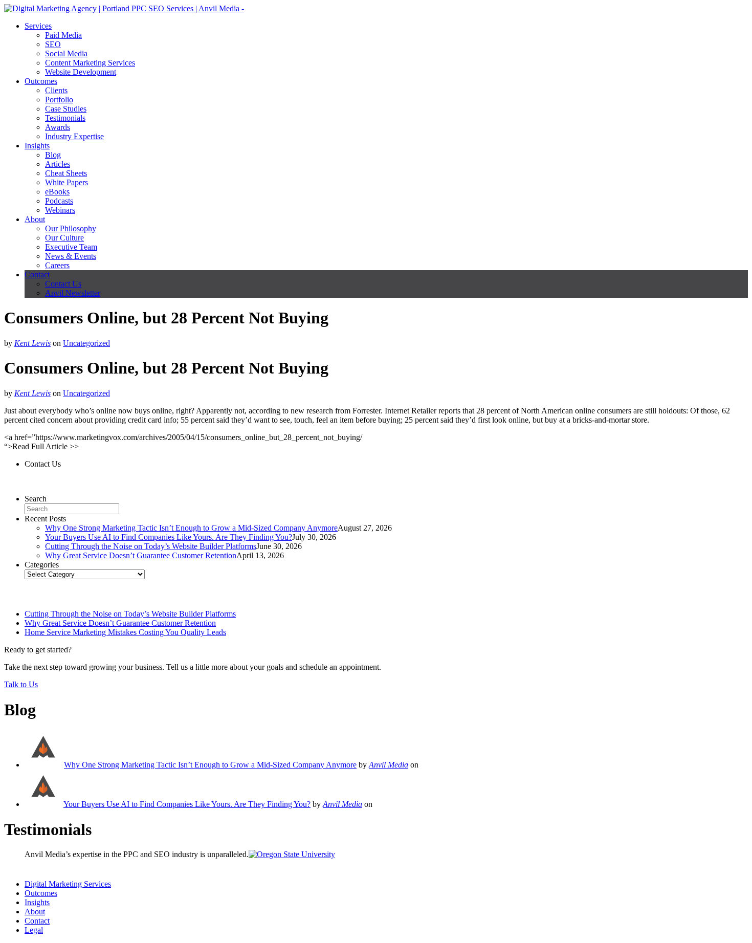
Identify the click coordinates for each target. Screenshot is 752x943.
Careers (57, 265)
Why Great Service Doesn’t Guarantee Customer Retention (140, 555)
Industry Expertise (74, 136)
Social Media (66, 53)
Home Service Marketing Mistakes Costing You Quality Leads (125, 632)
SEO (53, 44)
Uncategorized (86, 343)
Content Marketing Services (90, 62)
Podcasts (59, 200)
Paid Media (63, 35)
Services (38, 25)
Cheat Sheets (66, 173)
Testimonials (65, 118)
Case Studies (65, 108)
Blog (53, 154)
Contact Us (63, 283)
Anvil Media (388, 764)
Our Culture (64, 237)
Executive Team (71, 247)
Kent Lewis (32, 343)
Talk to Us (21, 684)
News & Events (70, 256)
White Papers (66, 182)
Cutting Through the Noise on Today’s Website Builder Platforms (150, 546)
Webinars (60, 210)
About (35, 219)
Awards (57, 127)
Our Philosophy (70, 228)
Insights (37, 145)
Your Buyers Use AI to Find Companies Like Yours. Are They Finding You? (168, 537)
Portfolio (59, 99)
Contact (37, 274)
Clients (56, 90)
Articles (57, 164)
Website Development (80, 72)
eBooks (57, 191)
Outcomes (41, 81)
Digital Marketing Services (68, 884)
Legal (34, 930)
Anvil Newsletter (72, 293)
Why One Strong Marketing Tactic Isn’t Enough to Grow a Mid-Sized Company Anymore (191, 527)
